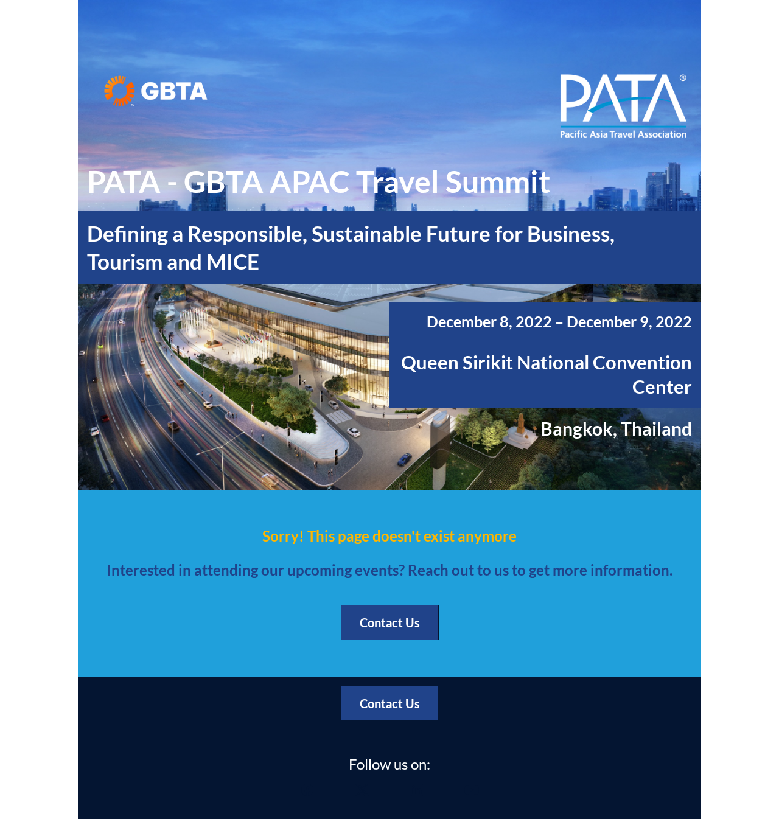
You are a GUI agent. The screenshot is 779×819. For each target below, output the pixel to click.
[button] (307, 793)
